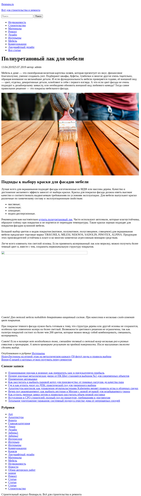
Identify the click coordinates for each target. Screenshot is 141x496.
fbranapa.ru (7, 4)
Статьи (12, 479)
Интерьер (13, 442)
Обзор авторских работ (21, 469)
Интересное (15, 438)
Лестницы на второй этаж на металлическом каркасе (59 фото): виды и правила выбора (56, 356)
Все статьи (14, 50)
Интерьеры (14, 37)
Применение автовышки (22, 379)
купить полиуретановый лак (55, 219)
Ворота (12, 420)
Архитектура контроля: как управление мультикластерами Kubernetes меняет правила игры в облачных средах (73, 388)
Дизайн (12, 34)
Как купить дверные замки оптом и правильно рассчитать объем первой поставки (56, 394)
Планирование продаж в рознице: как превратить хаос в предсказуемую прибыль (56, 372)
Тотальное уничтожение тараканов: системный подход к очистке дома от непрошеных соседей (64, 400)
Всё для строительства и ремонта (20, 10)
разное (12, 473)
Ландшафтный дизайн (21, 47)
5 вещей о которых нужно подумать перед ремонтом (36, 359)
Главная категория (19, 423)
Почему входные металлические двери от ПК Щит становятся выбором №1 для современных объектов (68, 375)
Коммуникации (17, 44)
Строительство (17, 25)
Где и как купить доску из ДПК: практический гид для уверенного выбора (52, 385)
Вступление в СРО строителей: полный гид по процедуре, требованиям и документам (59, 397)
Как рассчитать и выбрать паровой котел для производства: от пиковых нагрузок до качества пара (66, 382)
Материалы (15, 28)
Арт (10, 414)
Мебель (12, 40)
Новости (13, 466)
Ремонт (12, 31)
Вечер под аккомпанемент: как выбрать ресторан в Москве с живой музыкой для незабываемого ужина (69, 391)
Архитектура (16, 417)
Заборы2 (13, 435)
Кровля (12, 451)
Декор (11, 426)
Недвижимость (17, 22)
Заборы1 (13, 432)
